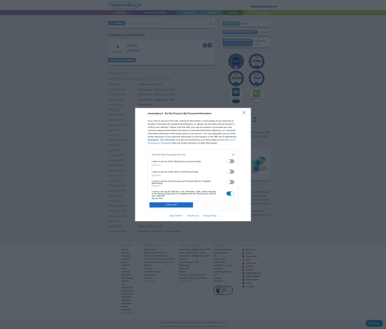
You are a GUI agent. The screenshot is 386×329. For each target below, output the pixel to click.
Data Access (193, 215)
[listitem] (193, 154)
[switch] (230, 161)
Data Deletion (175, 215)
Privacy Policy (210, 215)
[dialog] (193, 164)
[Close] (245, 114)
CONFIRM (171, 205)
